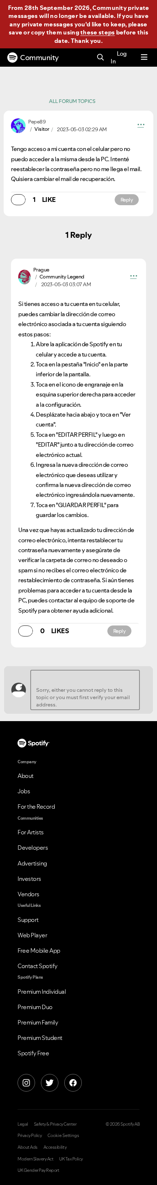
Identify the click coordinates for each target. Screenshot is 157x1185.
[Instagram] (26, 1083)
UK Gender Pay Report (38, 1170)
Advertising (32, 863)
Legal (23, 1124)
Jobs (24, 791)
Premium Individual (42, 992)
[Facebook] (73, 1083)
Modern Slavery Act (35, 1159)
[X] (49, 1083)
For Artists (31, 832)
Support (28, 920)
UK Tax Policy (71, 1159)
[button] (140, 125)
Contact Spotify (38, 966)
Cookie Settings (63, 1135)
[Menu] (144, 57)
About (26, 776)
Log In (119, 57)
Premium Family (38, 1022)
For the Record (36, 806)
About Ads (28, 1147)
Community (39, 57)
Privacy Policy (30, 1135)
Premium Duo (35, 1007)
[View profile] (18, 125)
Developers (33, 847)
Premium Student (40, 1038)
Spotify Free (33, 1053)
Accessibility (55, 1147)
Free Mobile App (39, 950)
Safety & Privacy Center (55, 1124)
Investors (29, 879)
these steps (97, 32)
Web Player (32, 935)
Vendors (28, 894)
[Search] (100, 57)
